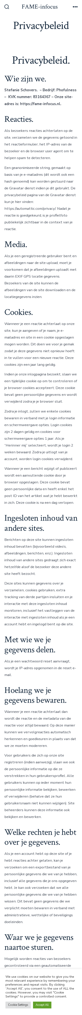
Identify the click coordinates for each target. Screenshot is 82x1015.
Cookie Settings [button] (18, 1005)
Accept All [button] (42, 1005)
